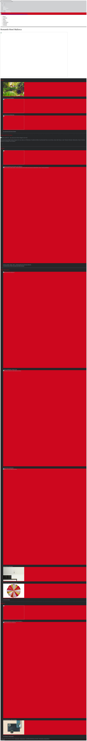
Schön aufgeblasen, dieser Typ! (10, 369)
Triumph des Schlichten (8, 467)
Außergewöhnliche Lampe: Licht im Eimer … (13, 621)
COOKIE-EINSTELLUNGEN (32, 738)
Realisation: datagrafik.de (44, 738)
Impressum (8, 10)
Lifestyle (5, 18)
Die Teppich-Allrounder (8, 736)
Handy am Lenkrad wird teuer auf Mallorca (12, 166)
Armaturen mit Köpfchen (8, 114)
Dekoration (5, 22)
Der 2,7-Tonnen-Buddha (8, 98)
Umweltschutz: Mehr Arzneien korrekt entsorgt (13, 265)
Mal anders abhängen (8, 566)
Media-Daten (5, 8)
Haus (4, 19)
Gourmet (5, 23)
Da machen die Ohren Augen (9, 131)
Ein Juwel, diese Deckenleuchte (10, 583)
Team (4, 7)
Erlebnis (5, 25)
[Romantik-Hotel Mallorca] (34, 76)
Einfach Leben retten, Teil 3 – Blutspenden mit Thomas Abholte (17, 264)
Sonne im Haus (6, 599)
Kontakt (4, 9)
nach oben (3, 739)
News (4, 16)
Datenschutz (8, 11)
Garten (4, 20)
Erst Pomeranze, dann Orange (9, 719)
